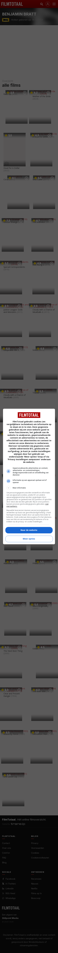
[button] (29, 488)
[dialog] (29, 476)
